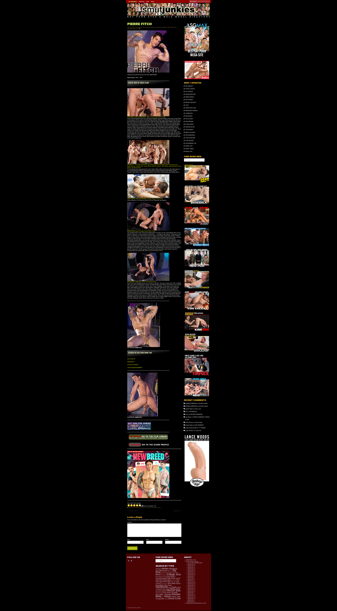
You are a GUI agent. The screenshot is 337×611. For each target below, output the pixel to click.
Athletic (165, 568)
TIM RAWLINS (193, 411)
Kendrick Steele (203, 403)
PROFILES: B (191, 566)
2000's (133, 27)
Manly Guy (175, 589)
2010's (136, 27)
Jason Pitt (198, 430)
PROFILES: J (191, 578)
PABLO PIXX (188, 151)
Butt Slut (133, 507)
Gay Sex (173, 582)
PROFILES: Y (191, 600)
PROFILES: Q (191, 588)
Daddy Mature (167, 580)
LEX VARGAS (189, 91)
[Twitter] (129, 560)
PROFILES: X (191, 598)
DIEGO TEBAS (189, 148)
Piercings (149, 507)
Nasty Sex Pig (159, 592)
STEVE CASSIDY (190, 88)
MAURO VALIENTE (190, 102)
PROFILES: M (191, 582)
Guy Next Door (164, 583)
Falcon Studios (170, 27)
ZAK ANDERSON (190, 135)
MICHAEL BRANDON (196, 414)
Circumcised (163, 574)
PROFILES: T (191, 592)
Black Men (175, 572)
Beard (157, 571)
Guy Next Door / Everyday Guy (168, 584)
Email (147, 539)
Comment (129, 522)
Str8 (162, 596)
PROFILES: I (191, 576)
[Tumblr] (131, 560)
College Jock (138, 507)
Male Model (166, 589)
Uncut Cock (174, 598)
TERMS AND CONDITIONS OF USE (196, 603)
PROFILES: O (191, 585)
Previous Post (133, 510)
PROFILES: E (191, 570)
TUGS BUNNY (189, 129)
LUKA (187, 105)
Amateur (158, 569)
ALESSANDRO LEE (190, 143)
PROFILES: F (191, 572)
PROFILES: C (191, 567)
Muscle (164, 591)
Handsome (162, 587)
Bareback (173, 569)
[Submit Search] (190, 1)
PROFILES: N (191, 583)
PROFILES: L (191, 580)
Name (128, 539)
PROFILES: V (191, 595)
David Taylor (199, 422)
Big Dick (129, 507)
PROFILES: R (191, 589)
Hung (169, 587)
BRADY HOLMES (190, 132)
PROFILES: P (191, 586)
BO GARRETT (189, 86)
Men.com (136, 28)
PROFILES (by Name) (192, 561)
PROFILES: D (191, 569)
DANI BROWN (189, 121)
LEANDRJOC (189, 113)
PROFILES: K (191, 579)
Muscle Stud (144, 507)
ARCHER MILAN (190, 127)
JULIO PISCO (189, 118)
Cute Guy (170, 578)
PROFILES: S (191, 591)
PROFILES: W (191, 597)
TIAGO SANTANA (190, 138)
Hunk (174, 587)
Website (167, 539)
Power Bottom (154, 507)
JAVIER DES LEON (190, 108)
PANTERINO (188, 116)
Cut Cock (164, 576)
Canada (146, 27)
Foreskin (174, 580)
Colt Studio (158, 576)
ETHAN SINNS (189, 124)
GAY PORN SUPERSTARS (195, 563)
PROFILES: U (191, 594)
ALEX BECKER (189, 140)
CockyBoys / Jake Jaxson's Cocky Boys (158, 27)
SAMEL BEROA (189, 97)
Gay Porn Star (165, 582)
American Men (141, 27)
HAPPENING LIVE (191, 560)
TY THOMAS (202, 427)
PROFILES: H (191, 575)
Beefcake (163, 571)
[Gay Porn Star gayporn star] (148, 437)
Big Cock (169, 571)
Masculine (158, 591)
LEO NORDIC (189, 99)
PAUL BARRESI (199, 425)
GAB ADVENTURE (190, 94)
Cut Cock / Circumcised (165, 577)
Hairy (170, 585)
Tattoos (159, 507)
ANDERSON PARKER (191, 110)
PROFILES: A (191, 564)
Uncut (166, 598)
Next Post (176, 510)
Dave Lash (198, 409)
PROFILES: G (191, 573)
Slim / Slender (165, 594)
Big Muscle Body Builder (166, 572)
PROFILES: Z (191, 601)
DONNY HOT (189, 146)
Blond (158, 574)
